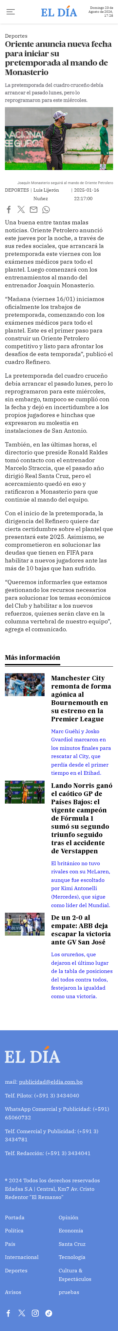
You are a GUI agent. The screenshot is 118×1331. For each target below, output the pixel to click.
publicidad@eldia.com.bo (51, 1081)
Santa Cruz (72, 1244)
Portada (15, 1217)
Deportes (16, 1270)
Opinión (68, 1217)
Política (14, 1230)
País (10, 1244)
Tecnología (72, 1257)
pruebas (69, 1292)
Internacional (22, 1257)
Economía (71, 1230)
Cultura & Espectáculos (75, 1274)
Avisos (13, 1292)
